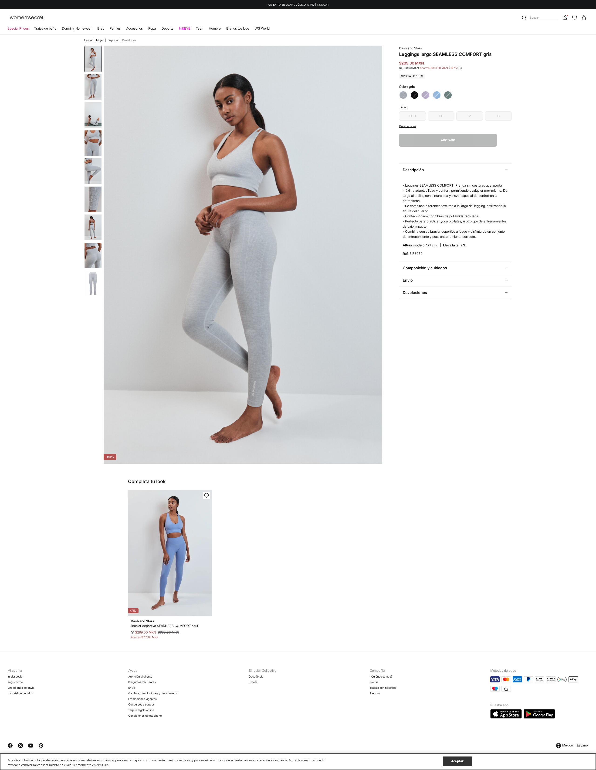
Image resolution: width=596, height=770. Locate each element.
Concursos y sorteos (141, 704)
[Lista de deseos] (574, 17)
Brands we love (237, 28)
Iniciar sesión (15, 676)
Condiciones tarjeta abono (145, 715)
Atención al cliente (140, 676)
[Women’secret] (26, 17)
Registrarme (15, 682)
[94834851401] (206, 495)
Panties (115, 28)
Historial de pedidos (20, 693)
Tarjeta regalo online (141, 710)
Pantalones (129, 40)
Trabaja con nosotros (383, 687)
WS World (262, 28)
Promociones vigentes (142, 699)
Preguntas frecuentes (142, 682)
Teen (199, 28)
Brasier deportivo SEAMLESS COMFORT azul (164, 626)
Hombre (215, 28)
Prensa (374, 682)
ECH (412, 116)
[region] (298, 761)
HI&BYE (184, 28)
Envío (131, 687)
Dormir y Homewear (77, 28)
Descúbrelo (256, 676)
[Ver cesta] (584, 18)
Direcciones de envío (20, 687)
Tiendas (375, 693)
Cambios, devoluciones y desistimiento (153, 693)
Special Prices (18, 28)
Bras (100, 28)
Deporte (167, 28)
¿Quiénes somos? (381, 676)
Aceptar (457, 761)
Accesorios (134, 28)
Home (88, 40)
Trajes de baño (45, 28)
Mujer (100, 40)
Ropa (152, 28)
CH (441, 116)
